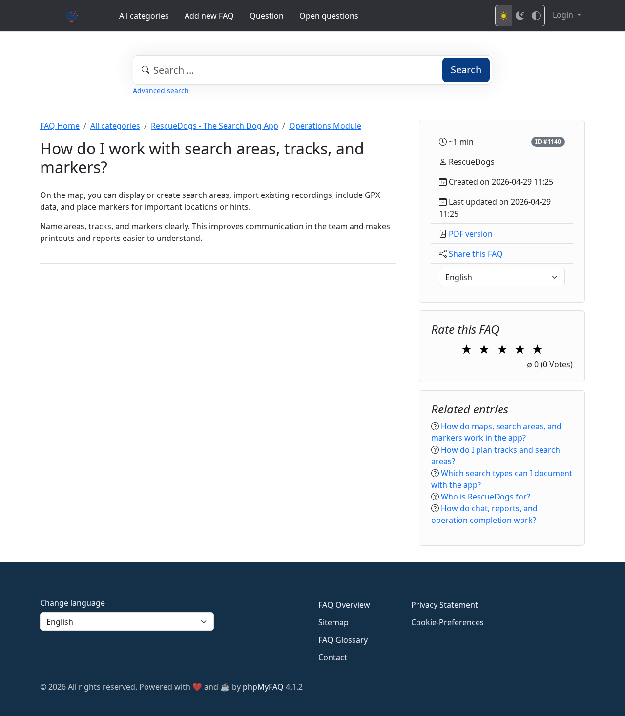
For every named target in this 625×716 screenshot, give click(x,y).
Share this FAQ (476, 253)
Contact (332, 657)
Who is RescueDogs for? (485, 496)
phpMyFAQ (263, 686)
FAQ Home (60, 125)
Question (267, 15)
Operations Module (325, 125)
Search (466, 69)
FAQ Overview (344, 604)
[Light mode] (504, 15)
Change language (72, 602)
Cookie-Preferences (447, 622)
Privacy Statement (444, 604)
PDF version (471, 233)
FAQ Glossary (343, 639)
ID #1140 (548, 141)
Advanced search (161, 90)
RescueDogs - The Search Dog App (214, 125)
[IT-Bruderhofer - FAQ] (72, 15)
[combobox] (312, 70)
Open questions (328, 15)
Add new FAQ (209, 15)
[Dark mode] (520, 15)
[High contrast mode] (536, 15)
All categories (144, 15)
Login (564, 14)
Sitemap (333, 622)
